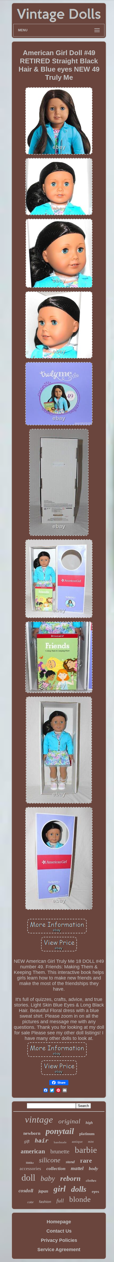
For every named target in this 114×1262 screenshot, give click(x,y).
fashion (45, 1201)
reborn (70, 1178)
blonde (80, 1199)
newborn (31, 1133)
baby (48, 1178)
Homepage (59, 1221)
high (89, 1123)
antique (77, 1142)
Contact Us (59, 1231)
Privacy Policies (59, 1240)
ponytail (60, 1131)
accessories (30, 1168)
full (60, 1200)
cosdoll (26, 1190)
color (30, 1202)
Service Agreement (58, 1249)
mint (91, 1142)
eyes (95, 1192)
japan (43, 1191)
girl (60, 1188)
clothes (91, 1180)
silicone (49, 1160)
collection (55, 1168)
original (69, 1121)
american (33, 1151)
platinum (87, 1134)
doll (28, 1177)
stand (70, 1162)
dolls (78, 1189)
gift (26, 1141)
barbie (86, 1150)
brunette (59, 1151)
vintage (39, 1119)
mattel (77, 1168)
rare (86, 1160)
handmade (60, 1142)
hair (42, 1140)
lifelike (30, 1162)
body (93, 1168)
